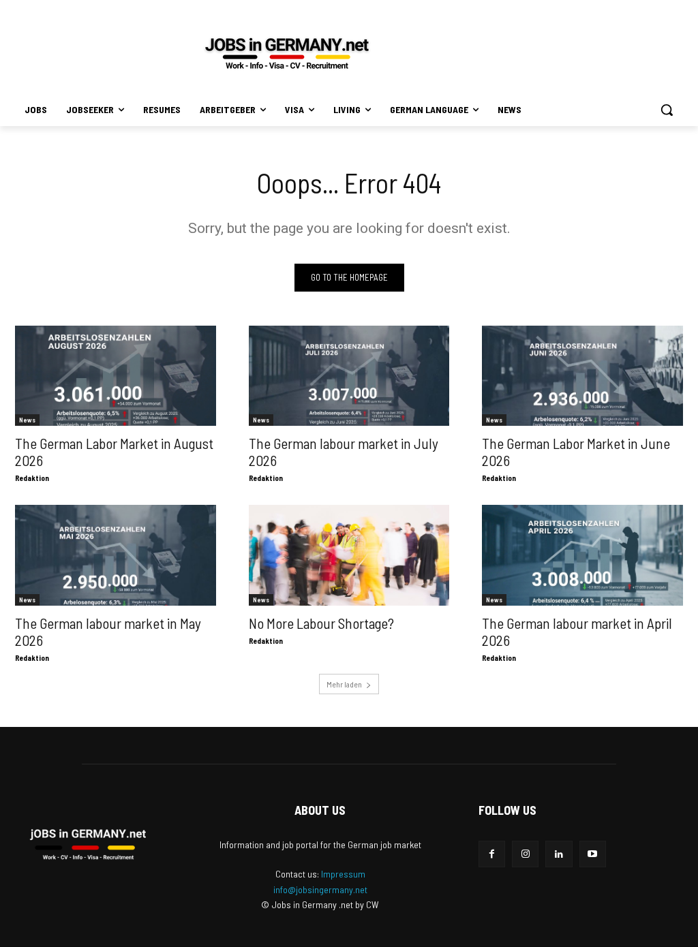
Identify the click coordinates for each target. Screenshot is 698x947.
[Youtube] (592, 854)
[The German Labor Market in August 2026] (115, 376)
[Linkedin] (558, 854)
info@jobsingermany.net (320, 889)
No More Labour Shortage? (321, 623)
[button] (666, 109)
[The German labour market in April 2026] (582, 555)
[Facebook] (492, 854)
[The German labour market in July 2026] (349, 376)
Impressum (343, 874)
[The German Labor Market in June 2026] (582, 376)
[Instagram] (525, 854)
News (27, 420)
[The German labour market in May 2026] (115, 555)
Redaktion (32, 478)
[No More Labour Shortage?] (349, 555)
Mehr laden (344, 684)
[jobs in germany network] (286, 53)
